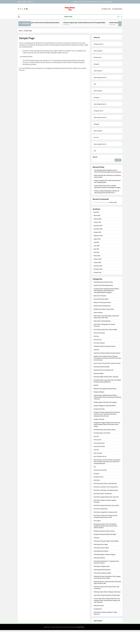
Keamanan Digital (98, 373)
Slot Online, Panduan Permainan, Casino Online (106, 505)
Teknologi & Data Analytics (101, 551)
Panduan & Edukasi (99, 392)
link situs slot (97, 57)
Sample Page (68, 16)
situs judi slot (97, 439)
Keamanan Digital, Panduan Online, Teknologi (106, 376)
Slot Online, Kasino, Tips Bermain (103, 493)
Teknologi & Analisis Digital (101, 548)
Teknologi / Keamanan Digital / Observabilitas (106, 541)
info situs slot (97, 339)
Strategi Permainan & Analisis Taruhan (104, 531)
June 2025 (96, 245)
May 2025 (96, 249)
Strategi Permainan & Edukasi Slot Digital (105, 534)
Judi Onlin (96, 349)
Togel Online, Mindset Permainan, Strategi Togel (107, 595)
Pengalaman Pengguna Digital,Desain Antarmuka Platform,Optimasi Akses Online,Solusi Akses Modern (107, 424)
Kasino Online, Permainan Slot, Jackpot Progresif (107, 363)
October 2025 (97, 232)
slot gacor (96, 64)
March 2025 (97, 255)
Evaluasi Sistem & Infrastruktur (102, 306)
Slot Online (97, 480)
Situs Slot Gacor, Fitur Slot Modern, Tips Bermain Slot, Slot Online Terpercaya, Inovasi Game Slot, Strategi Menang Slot (107, 461)
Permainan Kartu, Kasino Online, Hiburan (105, 429)
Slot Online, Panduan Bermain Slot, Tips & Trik (106, 497)
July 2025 (96, 242)
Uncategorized (98, 609)
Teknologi (96, 537)
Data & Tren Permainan (100, 296)
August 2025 (97, 239)
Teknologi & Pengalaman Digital (102, 573)
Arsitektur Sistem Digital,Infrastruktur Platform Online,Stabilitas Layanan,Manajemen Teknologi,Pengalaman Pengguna (106, 290)
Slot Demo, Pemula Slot (100, 470)
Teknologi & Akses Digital (101, 544)
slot (95, 84)
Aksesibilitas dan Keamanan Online (103, 282)
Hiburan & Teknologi (99, 333)
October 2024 (97, 272)
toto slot (96, 137)
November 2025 (98, 229)
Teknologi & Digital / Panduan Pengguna (104, 554)
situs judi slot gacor (99, 443)
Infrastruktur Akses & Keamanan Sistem (104, 346)
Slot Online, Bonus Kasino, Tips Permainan (105, 483)
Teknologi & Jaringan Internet (102, 566)
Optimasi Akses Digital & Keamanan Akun (105, 388)
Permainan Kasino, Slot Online (102, 433)
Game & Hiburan (98, 312)
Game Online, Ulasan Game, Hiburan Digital (105, 329)
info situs (96, 336)
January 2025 (97, 262)
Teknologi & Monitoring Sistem (102, 569)
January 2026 (97, 222)
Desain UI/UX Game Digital (101, 299)
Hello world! (113, 202)
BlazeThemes (80, 627)
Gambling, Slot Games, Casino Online (104, 309)
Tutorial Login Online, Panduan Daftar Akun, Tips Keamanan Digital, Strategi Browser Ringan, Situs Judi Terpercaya (107, 600)
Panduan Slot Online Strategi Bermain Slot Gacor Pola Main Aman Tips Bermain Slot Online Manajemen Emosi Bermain (107, 414)
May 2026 (96, 212)
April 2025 (96, 252)
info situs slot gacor (99, 343)
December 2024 (98, 266)
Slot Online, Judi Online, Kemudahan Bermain (106, 490)
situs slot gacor (98, 51)
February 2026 (97, 219)
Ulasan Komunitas (99, 605)
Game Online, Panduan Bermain (102, 321)
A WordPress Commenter (101, 202)
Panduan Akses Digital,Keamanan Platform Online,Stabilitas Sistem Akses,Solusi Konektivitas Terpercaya (107, 397)
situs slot (96, 449)
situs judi (96, 436)
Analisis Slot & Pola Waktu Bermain (103, 285)
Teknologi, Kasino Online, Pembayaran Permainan (107, 592)
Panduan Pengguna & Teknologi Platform (105, 405)
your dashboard (48, 68)
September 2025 (98, 235)
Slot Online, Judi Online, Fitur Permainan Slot (106, 487)
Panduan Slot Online (99, 409)
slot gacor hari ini (98, 44)
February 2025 (97, 259)
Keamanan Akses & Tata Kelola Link (103, 370)
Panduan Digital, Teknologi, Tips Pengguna (105, 402)
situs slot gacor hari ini (100, 77)
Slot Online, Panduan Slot (100, 509)
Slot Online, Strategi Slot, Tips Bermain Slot (105, 512)
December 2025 (98, 225)
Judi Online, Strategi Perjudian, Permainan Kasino (107, 353)
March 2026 (97, 215)
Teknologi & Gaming (99, 558)
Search (95, 157)
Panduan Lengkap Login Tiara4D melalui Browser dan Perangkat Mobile (92, 1)
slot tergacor (97, 520)
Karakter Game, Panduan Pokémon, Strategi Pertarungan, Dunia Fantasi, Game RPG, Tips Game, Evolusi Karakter (107, 358)
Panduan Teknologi (99, 419)
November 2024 (98, 269)
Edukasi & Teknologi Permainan (102, 302)
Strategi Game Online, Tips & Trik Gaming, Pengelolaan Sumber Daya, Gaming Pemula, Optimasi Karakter (105, 525)
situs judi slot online (99, 446)
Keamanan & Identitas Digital (101, 366)
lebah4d (96, 385)
